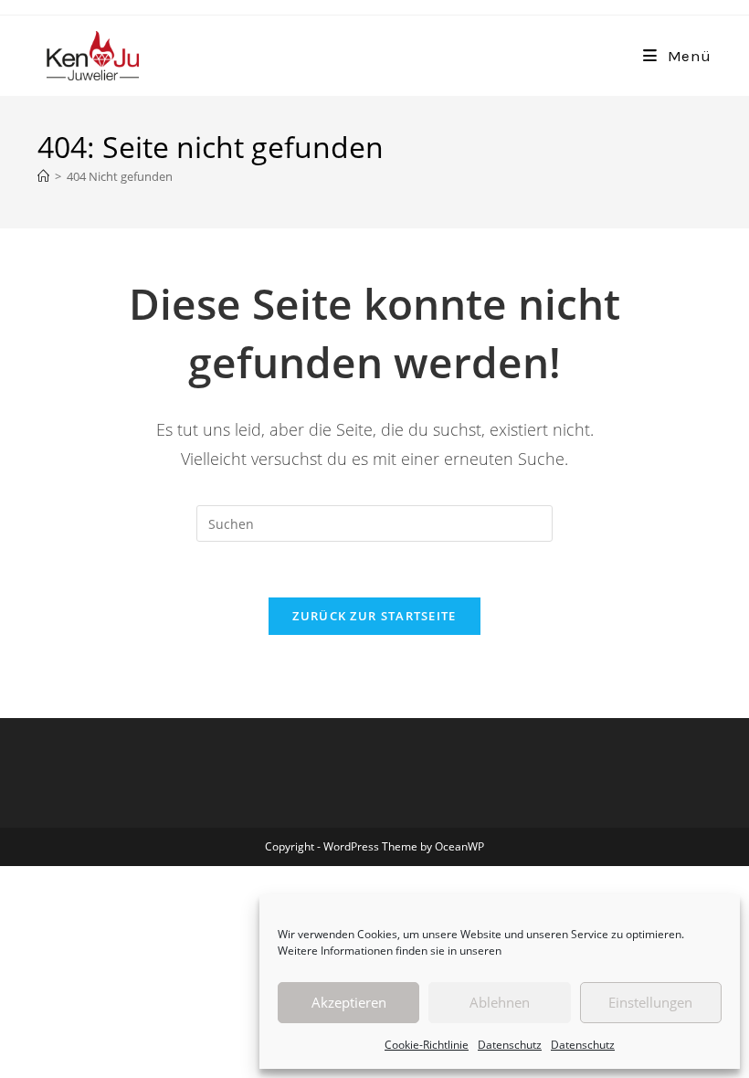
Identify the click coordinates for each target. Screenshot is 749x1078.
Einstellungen (650, 1002)
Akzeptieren (348, 1002)
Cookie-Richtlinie (427, 1044)
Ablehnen (499, 1002)
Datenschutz (510, 1044)
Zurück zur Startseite (374, 616)
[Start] (43, 176)
